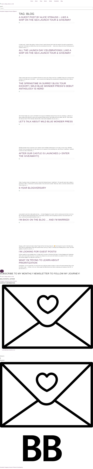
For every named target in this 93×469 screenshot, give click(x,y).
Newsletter (56, 1)
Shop (41, 1)
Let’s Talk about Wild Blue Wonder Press (46, 121)
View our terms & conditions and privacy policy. (46, 353)
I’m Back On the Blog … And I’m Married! (44, 219)
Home (31, 1)
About (36, 1)
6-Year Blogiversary (32, 188)
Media (50, 1)
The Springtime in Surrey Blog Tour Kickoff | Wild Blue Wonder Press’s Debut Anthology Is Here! (46, 86)
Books (45, 1)
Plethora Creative (8, 356)
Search (1, 6)
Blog (62, 1)
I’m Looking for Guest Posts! (38, 251)
